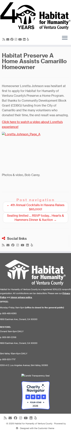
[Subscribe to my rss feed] (4, 39)
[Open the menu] (65, 38)
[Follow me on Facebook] (12, 39)
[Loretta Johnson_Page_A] (35, 151)
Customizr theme (46, 428)
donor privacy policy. (21, 297)
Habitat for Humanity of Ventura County (33, 423)
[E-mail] (8, 39)
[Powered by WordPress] (17, 427)
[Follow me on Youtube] (20, 39)
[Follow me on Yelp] (28, 39)
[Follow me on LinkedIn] (25, 39)
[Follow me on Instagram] (16, 39)
